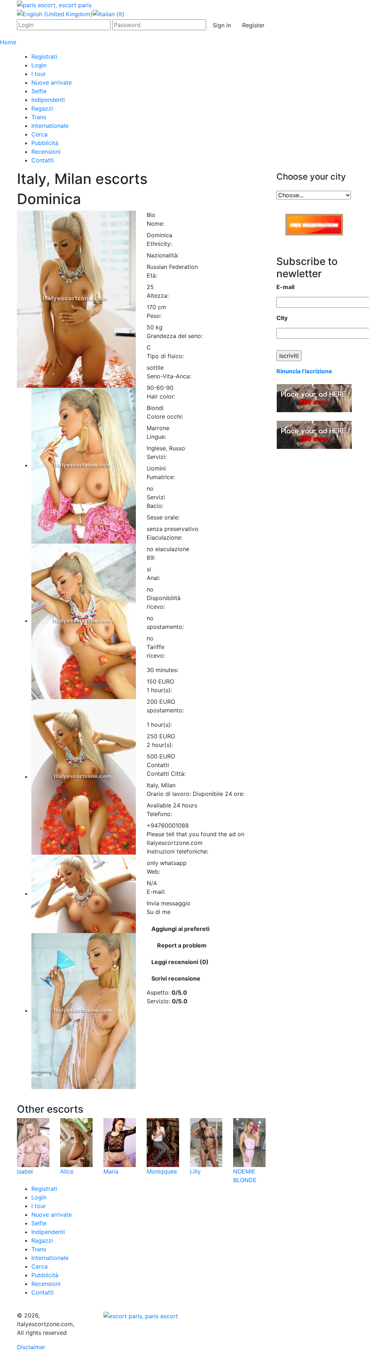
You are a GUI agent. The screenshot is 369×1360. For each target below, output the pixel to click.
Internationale (49, 125)
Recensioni (46, 151)
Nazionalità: (163, 255)
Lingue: (156, 436)
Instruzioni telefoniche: (177, 851)
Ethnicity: (159, 243)
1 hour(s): (159, 690)
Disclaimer (31, 1347)
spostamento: (165, 626)
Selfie (38, 91)
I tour (38, 73)
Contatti (42, 160)
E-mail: (156, 891)
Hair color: (161, 396)
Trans (38, 117)
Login (38, 65)
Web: (153, 871)
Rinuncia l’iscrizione (304, 371)
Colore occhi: (165, 416)
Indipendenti (48, 99)
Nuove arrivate (51, 82)
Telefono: (159, 814)
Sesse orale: (163, 517)
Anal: (153, 577)
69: (151, 557)
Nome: (155, 223)
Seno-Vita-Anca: (169, 376)
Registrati (44, 56)
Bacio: (155, 505)
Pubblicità (44, 143)
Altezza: (158, 295)
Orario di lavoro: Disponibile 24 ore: (195, 793)
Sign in (222, 25)
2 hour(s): (160, 744)
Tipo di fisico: (165, 356)
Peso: (154, 315)
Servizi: (156, 456)
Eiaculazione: (164, 537)
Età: (152, 275)
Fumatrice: (161, 477)
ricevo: (156, 606)
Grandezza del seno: (175, 335)
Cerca (39, 134)
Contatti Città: (166, 773)
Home (8, 42)
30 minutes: (162, 670)
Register (253, 25)
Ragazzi (42, 108)
